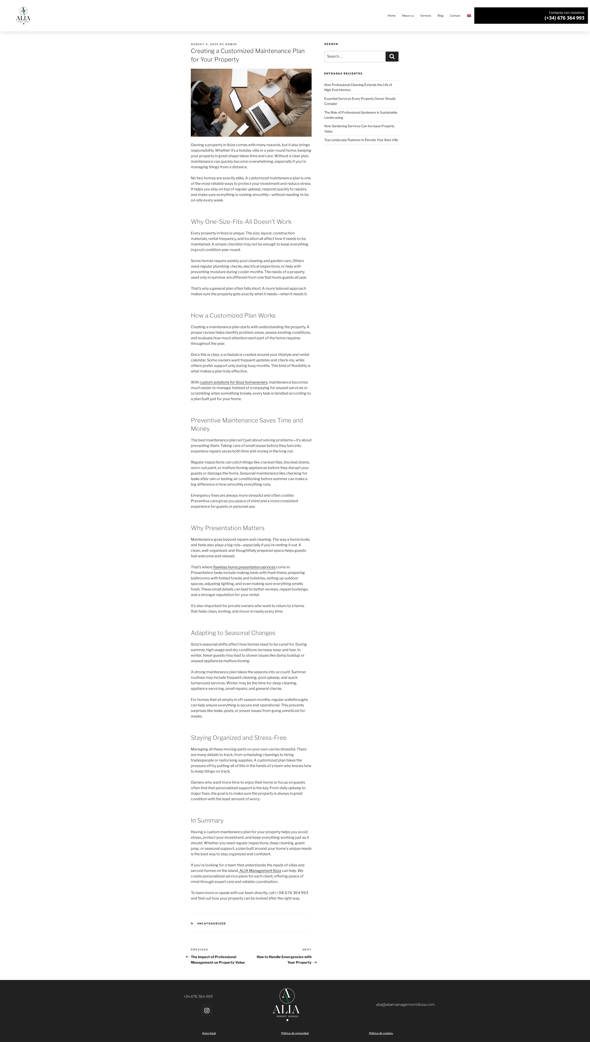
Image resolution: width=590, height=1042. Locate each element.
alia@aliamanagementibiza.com (405, 1004)
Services (425, 16)
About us (408, 16)
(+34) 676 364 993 (564, 18)
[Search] (392, 56)
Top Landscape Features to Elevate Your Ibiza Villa (361, 140)
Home (391, 16)
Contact (455, 16)
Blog (440, 16)
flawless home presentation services (244, 567)
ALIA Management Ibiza (260, 870)
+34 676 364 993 (198, 996)
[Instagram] (206, 1010)
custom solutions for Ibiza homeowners (233, 382)
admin (231, 44)
